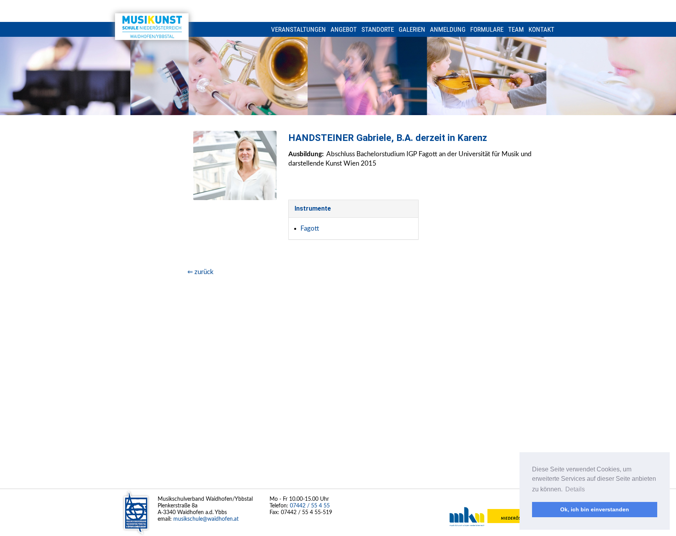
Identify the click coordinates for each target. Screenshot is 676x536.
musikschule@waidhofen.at (206, 519)
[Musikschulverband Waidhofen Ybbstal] (152, 26)
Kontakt (541, 29)
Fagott (309, 228)
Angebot (344, 29)
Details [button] (575, 489)
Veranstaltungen (298, 29)
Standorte (377, 29)
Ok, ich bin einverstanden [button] (594, 509)
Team (516, 29)
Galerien (412, 29)
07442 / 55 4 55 (310, 506)
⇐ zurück (200, 272)
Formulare (486, 29)
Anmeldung (448, 29)
